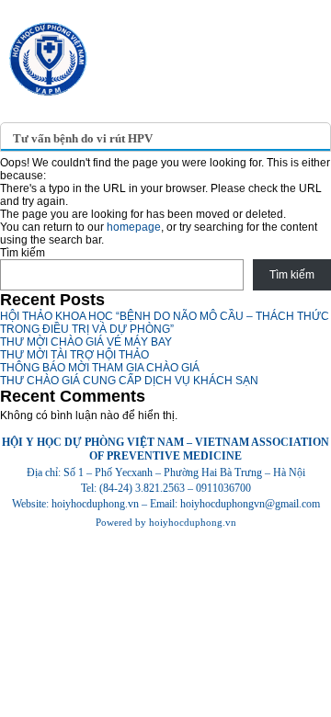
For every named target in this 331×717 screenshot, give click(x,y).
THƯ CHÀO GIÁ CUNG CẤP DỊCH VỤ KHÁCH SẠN (129, 380)
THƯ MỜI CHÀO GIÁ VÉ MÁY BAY (86, 342)
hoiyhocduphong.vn (192, 522)
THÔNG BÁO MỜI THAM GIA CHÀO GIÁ (100, 367)
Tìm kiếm (22, 252)
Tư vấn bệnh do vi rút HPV (83, 138)
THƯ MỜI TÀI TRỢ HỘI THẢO (74, 354)
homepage (134, 227)
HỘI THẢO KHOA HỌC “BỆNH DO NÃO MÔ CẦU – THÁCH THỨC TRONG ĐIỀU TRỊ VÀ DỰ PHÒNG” (164, 323)
